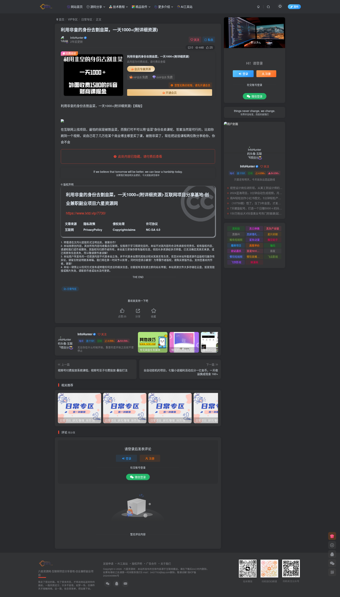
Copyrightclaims (124, 229)
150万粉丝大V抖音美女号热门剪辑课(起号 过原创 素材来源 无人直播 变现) (256, 213)
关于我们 (166, 563)
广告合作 (151, 563)
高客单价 (254, 245)
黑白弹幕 (254, 228)
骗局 (272, 245)
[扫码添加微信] (332, 563)
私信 (210, 40)
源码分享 (96, 7)
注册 (151, 458)
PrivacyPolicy (92, 229)
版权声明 (137, 563)
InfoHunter (76, 38)
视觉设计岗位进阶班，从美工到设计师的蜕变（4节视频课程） (256, 188)
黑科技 (236, 228)
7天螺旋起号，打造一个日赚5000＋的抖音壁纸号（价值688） (256, 208)
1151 (91, 340)
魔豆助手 (273, 239)
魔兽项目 (236, 245)
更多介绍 (163, 7)
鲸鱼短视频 (236, 239)
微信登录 (140, 477)
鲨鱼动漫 (254, 239)
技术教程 (118, 7)
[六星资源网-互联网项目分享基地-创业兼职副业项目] (46, 563)
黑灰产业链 (272, 228)
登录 (128, 458)
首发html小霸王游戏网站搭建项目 (255, 251)
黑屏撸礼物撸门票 (255, 234)
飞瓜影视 (273, 256)
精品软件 (141, 7)
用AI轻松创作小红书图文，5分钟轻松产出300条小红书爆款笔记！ (256, 198)
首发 (272, 251)
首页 (61, 19)
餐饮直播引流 (254, 256)
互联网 (69, 229)
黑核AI (236, 234)
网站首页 (76, 7)
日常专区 (86, 19)
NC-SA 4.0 (153, 229)
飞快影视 (236, 262)
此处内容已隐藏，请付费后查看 (139, 156)
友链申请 (108, 563)
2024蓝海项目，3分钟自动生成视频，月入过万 (256, 193)
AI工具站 (186, 7)
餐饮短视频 (236, 256)
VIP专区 (73, 19)
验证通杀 (236, 251)
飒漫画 (254, 262)
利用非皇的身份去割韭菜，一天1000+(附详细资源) (109, 29)
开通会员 (171, 92)
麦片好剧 (273, 234)
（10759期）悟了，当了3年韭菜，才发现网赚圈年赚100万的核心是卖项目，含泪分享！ (256, 203)
